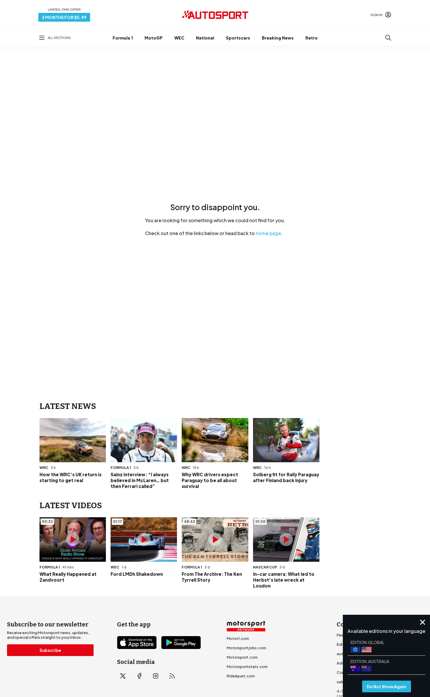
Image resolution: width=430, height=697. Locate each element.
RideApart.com (241, 676)
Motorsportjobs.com (246, 647)
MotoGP (154, 37)
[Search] (388, 38)
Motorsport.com (242, 657)
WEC (179, 37)
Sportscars (238, 37)
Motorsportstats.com (247, 666)
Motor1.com (238, 638)
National (205, 37)
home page (268, 233)
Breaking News (278, 37)
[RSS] (172, 676)
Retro (311, 37)
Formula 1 (123, 37)
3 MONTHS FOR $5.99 (64, 17)
